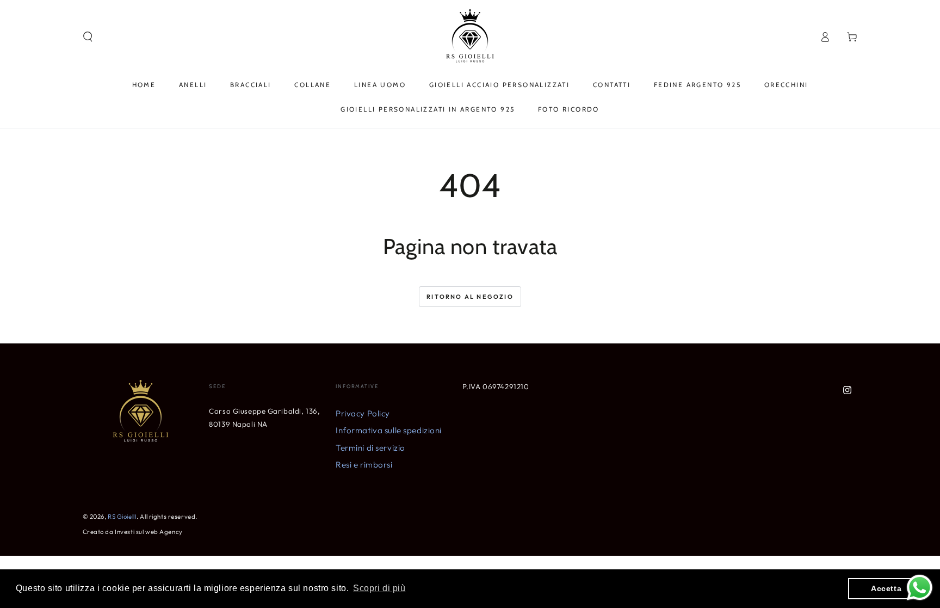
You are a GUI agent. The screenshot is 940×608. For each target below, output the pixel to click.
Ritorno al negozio (470, 296)
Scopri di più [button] (379, 588)
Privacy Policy (363, 413)
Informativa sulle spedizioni (389, 430)
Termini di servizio (370, 448)
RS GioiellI (122, 516)
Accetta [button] (886, 588)
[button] (88, 37)
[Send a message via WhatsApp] (920, 588)
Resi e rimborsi (364, 464)
